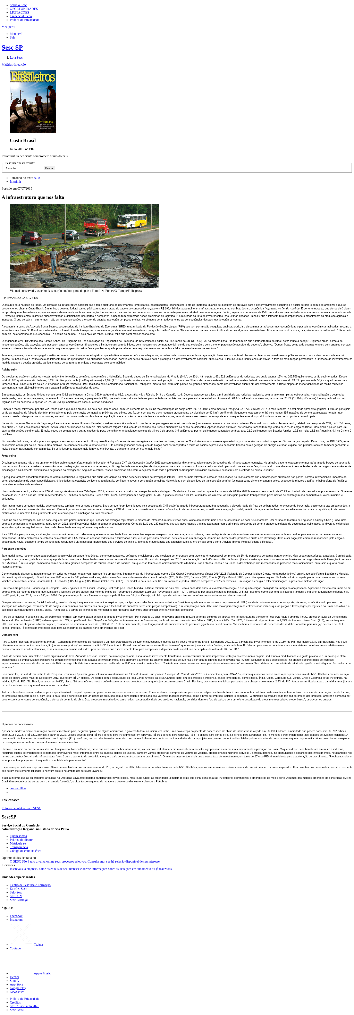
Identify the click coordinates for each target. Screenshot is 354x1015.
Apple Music (42, 973)
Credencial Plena (21, 16)
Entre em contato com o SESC (21, 808)
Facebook (16, 916)
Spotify (14, 980)
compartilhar (18, 788)
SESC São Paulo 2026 (24, 1006)
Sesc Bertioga (19, 899)
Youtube (15, 948)
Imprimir (15, 181)
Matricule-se (18, 843)
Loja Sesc (16, 57)
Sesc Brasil (17, 1010)
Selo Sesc (16, 892)
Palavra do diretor (21, 839)
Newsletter (17, 991)
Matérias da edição (14, 64)
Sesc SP (12, 47)
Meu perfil (16, 33)
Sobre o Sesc (18, 5)
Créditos (15, 1002)
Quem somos (18, 836)
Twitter (38, 944)
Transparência (19, 847)
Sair (12, 37)
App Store (16, 984)
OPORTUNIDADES (24, 8)
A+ (40, 178)
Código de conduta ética (25, 850)
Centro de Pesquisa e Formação (30, 885)
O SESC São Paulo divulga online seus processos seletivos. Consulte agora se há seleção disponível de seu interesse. (85, 861)
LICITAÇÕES (19, 12)
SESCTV (16, 896)
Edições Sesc (18, 888)
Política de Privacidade (24, 20)
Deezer (14, 977)
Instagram (16, 919)
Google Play (18, 988)
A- (35, 178)
